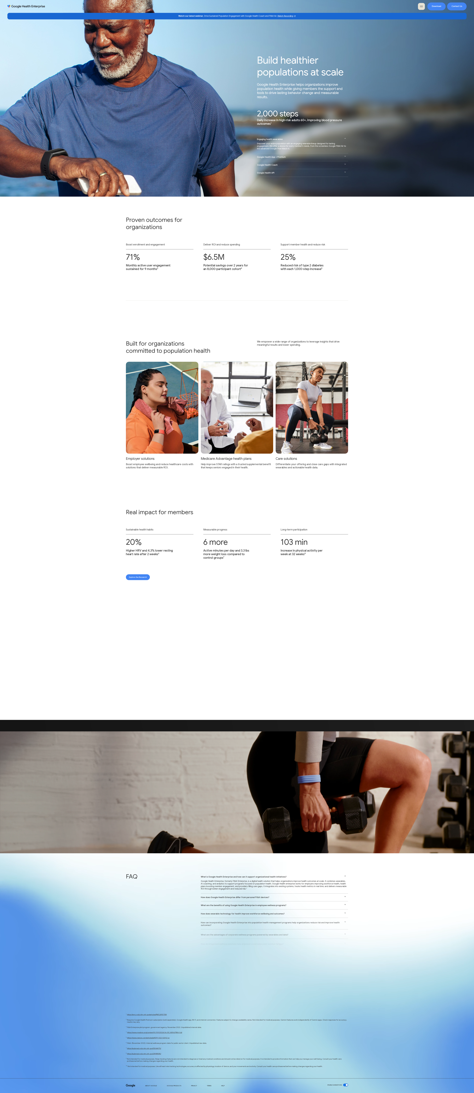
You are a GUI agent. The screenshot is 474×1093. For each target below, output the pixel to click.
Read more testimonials (257, 681)
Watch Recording (285, 16)
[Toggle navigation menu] (421, 6)
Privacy (194, 1086)
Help (223, 1086)
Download (436, 6)
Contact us (133, 763)
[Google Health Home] (26, 6)
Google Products (174, 1086)
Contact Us (457, 6)
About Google (151, 1086)
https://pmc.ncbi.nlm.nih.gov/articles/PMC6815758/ (147, 1014)
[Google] (130, 1085)
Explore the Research (138, 577)
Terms (209, 1086)
